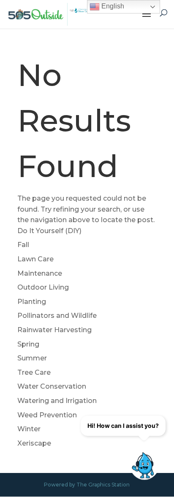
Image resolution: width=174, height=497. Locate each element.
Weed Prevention (47, 415)
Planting (31, 302)
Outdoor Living (43, 287)
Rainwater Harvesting (54, 330)
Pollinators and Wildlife (57, 316)
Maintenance (39, 273)
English (112, 6)
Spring (28, 344)
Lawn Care (35, 259)
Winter (29, 429)
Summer (32, 358)
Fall (23, 245)
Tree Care (34, 372)
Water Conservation (51, 386)
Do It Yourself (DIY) (49, 231)
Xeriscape (34, 443)
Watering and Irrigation (57, 401)
